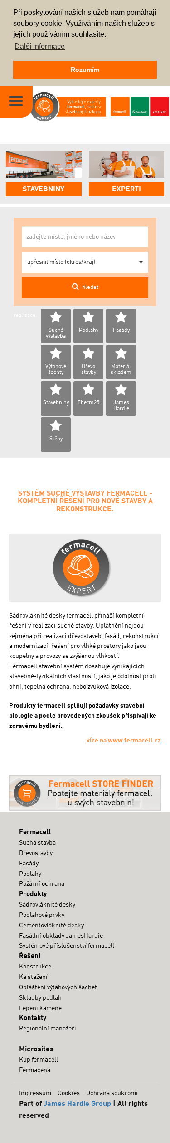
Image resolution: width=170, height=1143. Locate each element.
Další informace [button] (40, 46)
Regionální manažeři (47, 1028)
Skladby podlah (40, 998)
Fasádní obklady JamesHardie (61, 936)
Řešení (29, 956)
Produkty (33, 894)
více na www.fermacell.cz (124, 740)
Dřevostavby (36, 853)
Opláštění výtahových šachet (58, 987)
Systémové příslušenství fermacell (66, 946)
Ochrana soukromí (112, 1093)
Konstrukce (35, 967)
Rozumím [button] (85, 69)
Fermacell (35, 832)
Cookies (69, 1093)
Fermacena (34, 1070)
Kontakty (32, 1018)
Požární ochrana (41, 884)
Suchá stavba (37, 843)
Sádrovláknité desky (47, 905)
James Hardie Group (77, 1104)
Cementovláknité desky (51, 925)
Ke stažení (33, 977)
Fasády (29, 863)
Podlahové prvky (41, 915)
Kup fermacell (38, 1060)
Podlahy (30, 874)
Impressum (35, 1093)
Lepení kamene (40, 1008)
